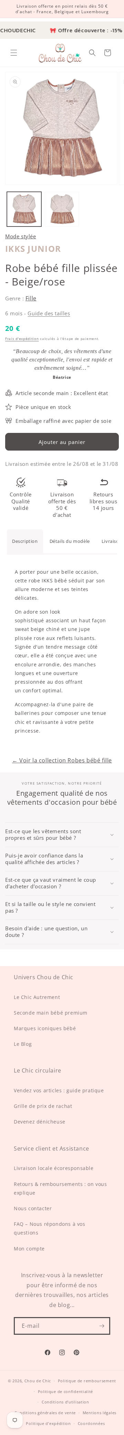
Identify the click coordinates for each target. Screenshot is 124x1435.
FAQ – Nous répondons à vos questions (49, 1228)
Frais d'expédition (22, 338)
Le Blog (23, 1044)
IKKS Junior (33, 248)
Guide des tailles (49, 313)
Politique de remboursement (87, 1380)
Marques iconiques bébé (45, 1028)
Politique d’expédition (48, 1423)
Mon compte (29, 1248)
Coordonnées (91, 1423)
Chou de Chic (37, 1380)
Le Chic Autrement (37, 997)
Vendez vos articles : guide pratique (59, 1090)
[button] (13, 52)
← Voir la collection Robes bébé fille (62, 760)
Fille (31, 298)
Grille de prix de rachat (43, 1106)
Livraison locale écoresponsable (54, 1168)
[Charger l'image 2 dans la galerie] (62, 209)
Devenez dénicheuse (39, 1121)
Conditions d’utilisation (65, 1401)
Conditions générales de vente (45, 1412)
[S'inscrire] (101, 1326)
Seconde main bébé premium (50, 1012)
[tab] (25, 541)
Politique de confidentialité (65, 1391)
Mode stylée (20, 236)
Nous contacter (33, 1208)
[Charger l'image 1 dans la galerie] (24, 209)
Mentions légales (99, 1412)
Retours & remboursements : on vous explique (60, 1188)
